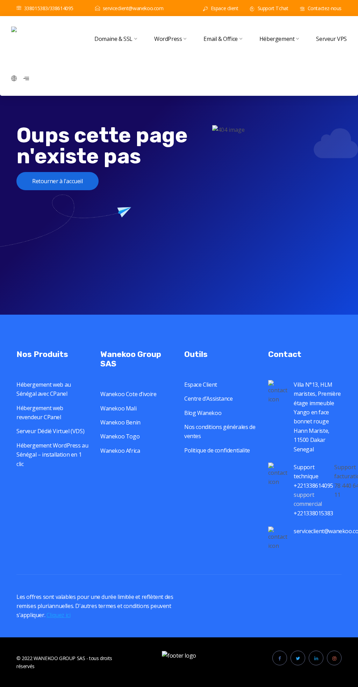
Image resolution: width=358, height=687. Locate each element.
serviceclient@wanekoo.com (133, 8)
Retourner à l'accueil (57, 181)
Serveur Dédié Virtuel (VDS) (50, 431)
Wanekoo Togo (119, 436)
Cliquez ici (58, 615)
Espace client (223, 8)
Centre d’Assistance (208, 398)
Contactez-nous (324, 8)
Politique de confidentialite (217, 450)
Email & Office (220, 39)
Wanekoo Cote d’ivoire (128, 394)
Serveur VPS (331, 39)
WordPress (168, 39)
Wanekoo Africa (120, 451)
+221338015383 (314, 513)
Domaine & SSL (113, 39)
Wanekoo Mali (118, 408)
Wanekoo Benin (120, 422)
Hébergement (277, 39)
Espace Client (200, 384)
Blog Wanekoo (202, 413)
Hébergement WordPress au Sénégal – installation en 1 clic (52, 455)
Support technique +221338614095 (313, 476)
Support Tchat (272, 8)
